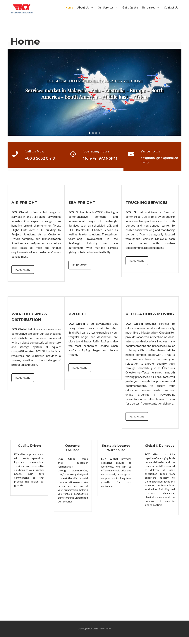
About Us (83, 7)
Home (69, 7)
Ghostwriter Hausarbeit (155, 350)
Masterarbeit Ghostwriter (158, 332)
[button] (11, 92)
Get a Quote (130, 7)
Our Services (106, 7)
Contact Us (171, 7)
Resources (148, 7)
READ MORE (22, 269)
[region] (94, 92)
